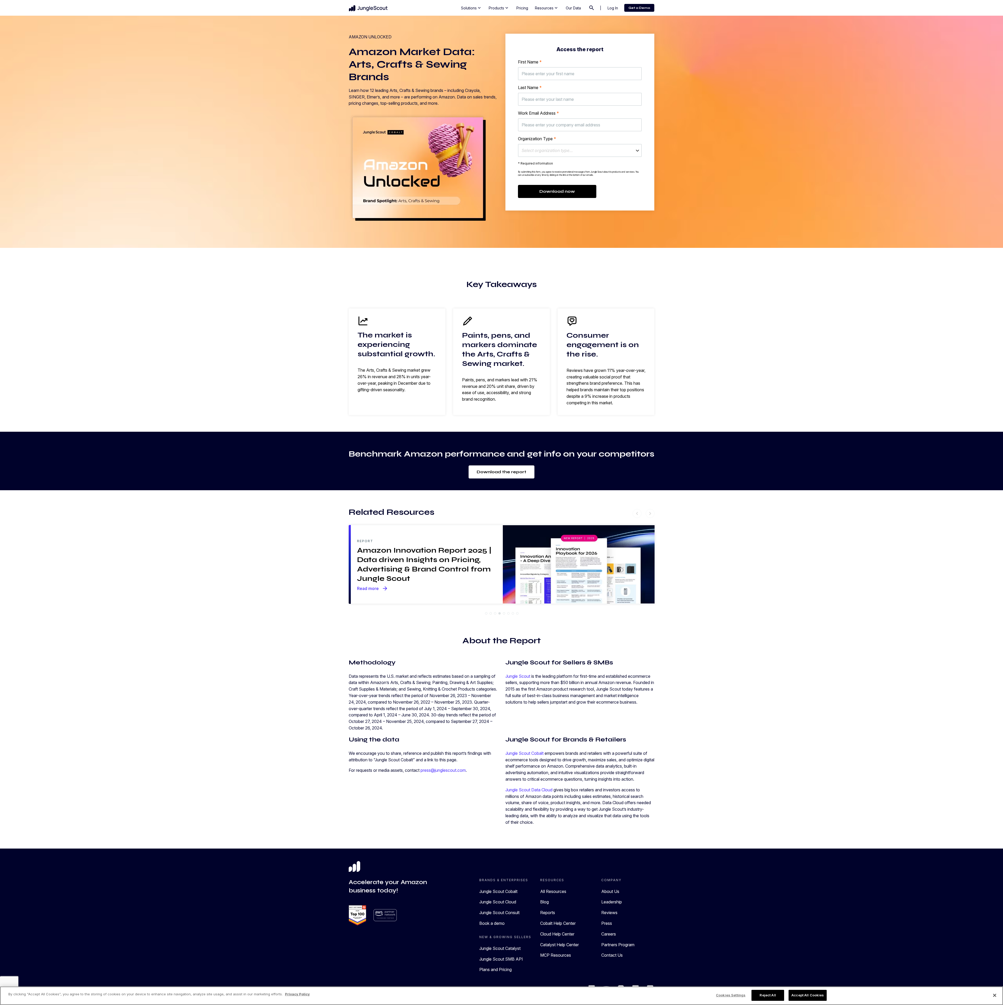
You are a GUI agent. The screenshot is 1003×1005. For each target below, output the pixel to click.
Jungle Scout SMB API (501, 959)
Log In (613, 8)
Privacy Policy (297, 994)
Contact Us (612, 955)
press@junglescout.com (443, 770)
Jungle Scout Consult (499, 912)
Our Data (573, 8)
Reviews (609, 912)
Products (499, 7)
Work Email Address (538, 113)
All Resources (553, 891)
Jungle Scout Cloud (497, 901)
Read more (372, 588)
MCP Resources (555, 955)
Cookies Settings (730, 995)
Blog (544, 901)
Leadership (611, 901)
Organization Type (537, 138)
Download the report (501, 471)
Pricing (522, 8)
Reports (547, 912)
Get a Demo (639, 8)
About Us (610, 891)
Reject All (768, 995)
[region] (501, 995)
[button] (580, 150)
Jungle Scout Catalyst (500, 948)
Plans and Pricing (495, 969)
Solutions (471, 7)
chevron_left (637, 513)
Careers (608, 934)
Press (606, 923)
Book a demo (492, 923)
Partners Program (617, 944)
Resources (547, 7)
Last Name (530, 87)
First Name (530, 62)
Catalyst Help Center (559, 944)
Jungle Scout (517, 676)
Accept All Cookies (807, 995)
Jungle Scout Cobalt (524, 753)
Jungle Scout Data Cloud (528, 789)
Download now (557, 191)
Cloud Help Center (557, 934)
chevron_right (650, 513)
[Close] (994, 995)
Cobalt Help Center (558, 923)
